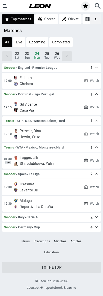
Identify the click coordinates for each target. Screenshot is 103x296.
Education (51, 252)
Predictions (42, 241)
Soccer (10, 67)
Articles (76, 241)
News (26, 241)
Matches (60, 241)
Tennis (9, 121)
